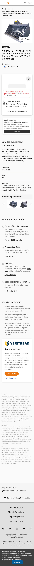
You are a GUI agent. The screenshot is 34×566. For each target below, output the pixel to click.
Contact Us (25, 498)
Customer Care (11, 95)
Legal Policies (23, 534)
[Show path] (9, 9)
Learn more (13, 378)
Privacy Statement (11, 534)
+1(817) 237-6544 (11, 291)
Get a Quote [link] (12, 373)
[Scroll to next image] (30, 204)
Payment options (10, 275)
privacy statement (8, 559)
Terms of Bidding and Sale (14, 240)
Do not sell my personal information (17, 536)
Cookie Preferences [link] (17, 538)
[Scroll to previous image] (3, 204)
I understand (17, 562)
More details (9, 256)
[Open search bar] (25, 3)
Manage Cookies (11, 557)
